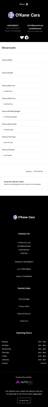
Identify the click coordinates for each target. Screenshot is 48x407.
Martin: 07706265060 (13, 31)
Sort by (29, 171)
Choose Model (7, 73)
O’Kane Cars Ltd (24, 15)
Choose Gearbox (8, 149)
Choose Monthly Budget (11, 111)
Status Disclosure (24, 313)
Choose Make (7, 60)
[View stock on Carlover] (22, 37)
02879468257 (13, 25)
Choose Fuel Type (9, 137)
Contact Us (24, 321)
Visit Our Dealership (35, 31)
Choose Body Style (9, 124)
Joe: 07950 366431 (13, 28)
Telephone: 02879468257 (24, 262)
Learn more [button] (37, 394)
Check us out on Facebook (27, 37)
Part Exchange (24, 299)
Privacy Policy (24, 306)
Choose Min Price (8, 85)
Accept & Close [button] (24, 400)
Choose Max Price (8, 98)
